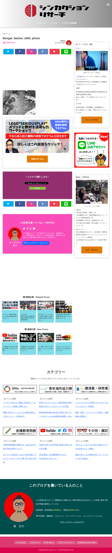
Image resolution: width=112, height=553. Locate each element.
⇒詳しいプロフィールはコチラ (72, 522)
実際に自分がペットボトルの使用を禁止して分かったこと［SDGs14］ (19, 414)
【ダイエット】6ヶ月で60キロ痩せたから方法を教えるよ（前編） (91, 447)
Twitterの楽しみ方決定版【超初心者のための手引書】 (55, 447)
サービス (54, 23)
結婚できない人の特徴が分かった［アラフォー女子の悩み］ (91, 456)
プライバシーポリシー (66, 542)
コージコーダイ (60, 43)
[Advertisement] (37, 74)
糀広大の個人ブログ (51, 550)
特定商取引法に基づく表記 (86, 542)
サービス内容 (21, 542)
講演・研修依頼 (92, 250)
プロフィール (41, 23)
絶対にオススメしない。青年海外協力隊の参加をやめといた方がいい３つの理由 (55, 404)
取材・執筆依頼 (92, 120)
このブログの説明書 (69, 23)
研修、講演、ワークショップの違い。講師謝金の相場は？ (91, 414)
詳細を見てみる (37, 159)
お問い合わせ (49, 542)
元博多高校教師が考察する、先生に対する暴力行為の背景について (19, 447)
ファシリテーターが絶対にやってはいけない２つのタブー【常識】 (91, 404)
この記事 (78, 76)
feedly (38, 188)
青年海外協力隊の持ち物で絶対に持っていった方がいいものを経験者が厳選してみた (55, 414)
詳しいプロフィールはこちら (36, 243)
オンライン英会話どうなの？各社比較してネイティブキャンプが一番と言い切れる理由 (19, 458)
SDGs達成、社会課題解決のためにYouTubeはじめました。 (52, 456)
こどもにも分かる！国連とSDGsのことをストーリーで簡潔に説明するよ (19, 404)
